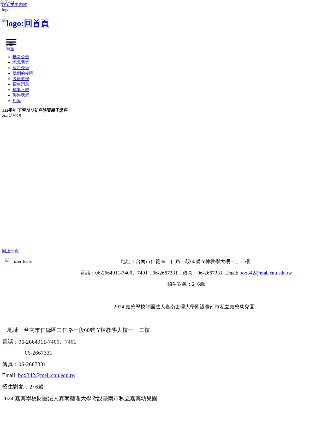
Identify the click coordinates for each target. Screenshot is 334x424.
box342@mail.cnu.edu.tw (46, 375)
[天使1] (104, 65)
